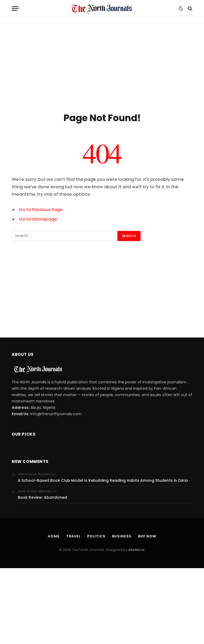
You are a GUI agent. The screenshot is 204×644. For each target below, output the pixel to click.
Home (54, 536)
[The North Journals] (102, 8)
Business (121, 536)
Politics (96, 536)
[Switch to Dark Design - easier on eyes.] (180, 8)
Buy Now (147, 536)
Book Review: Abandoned (42, 497)
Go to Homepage (38, 219)
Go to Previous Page (41, 210)
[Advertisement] (102, 64)
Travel (73, 536)
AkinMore (136, 549)
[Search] (189, 9)
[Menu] (15, 9)
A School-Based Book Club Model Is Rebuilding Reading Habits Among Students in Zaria (103, 480)
